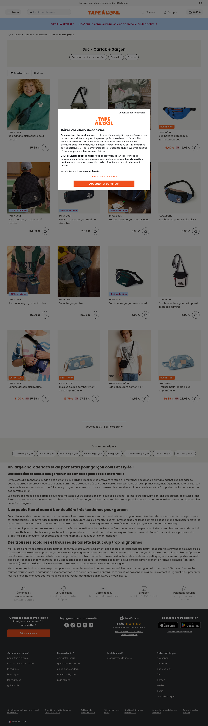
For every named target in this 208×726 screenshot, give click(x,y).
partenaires (75, 147)
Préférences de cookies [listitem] (104, 176)
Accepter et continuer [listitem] (104, 184)
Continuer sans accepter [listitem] (131, 112)
